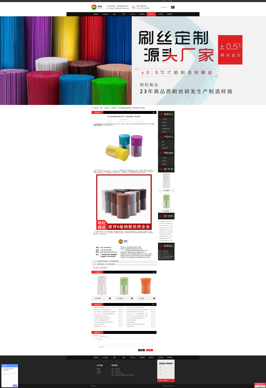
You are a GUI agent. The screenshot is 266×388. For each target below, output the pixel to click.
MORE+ (153, 304)
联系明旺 (164, 1)
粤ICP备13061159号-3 (171, 385)
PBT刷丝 (123, 170)
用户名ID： (96, 335)
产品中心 (132, 14)
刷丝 (114, 14)
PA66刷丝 (105, 14)
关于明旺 (160, 357)
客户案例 (99, 372)
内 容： (96, 338)
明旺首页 (96, 14)
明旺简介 (99, 368)
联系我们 (169, 14)
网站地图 (170, 1)
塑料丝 (143, 123)
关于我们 (160, 14)
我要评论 (97, 332)
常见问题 (164, 132)
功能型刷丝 (165, 148)
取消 (149, 350)
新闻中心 (151, 14)
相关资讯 (97, 304)
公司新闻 (164, 119)
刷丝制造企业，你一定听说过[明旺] (106, 264)
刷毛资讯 (164, 125)
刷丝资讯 (113, 108)
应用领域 (142, 14)
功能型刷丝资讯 (166, 128)
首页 (101, 108)
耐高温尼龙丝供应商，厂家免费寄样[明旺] (108, 261)
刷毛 (123, 14)
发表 (141, 350)
